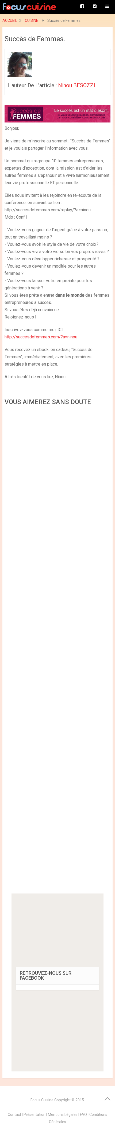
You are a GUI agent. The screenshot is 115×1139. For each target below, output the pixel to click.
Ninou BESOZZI (76, 85)
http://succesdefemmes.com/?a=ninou (41, 336)
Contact (14, 1114)
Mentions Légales (63, 1114)
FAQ (83, 1114)
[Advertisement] (57, 651)
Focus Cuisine (41, 1100)
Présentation (34, 1114)
